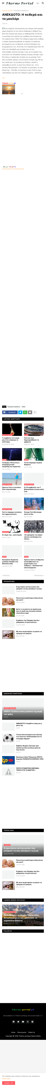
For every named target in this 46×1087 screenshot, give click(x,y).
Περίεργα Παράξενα (21, 10)
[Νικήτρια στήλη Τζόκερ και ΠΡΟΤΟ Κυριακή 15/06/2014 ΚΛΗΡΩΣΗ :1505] (8, 760)
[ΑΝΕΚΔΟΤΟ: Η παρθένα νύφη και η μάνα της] (8, 726)
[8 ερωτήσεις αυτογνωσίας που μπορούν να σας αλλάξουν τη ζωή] (8, 590)
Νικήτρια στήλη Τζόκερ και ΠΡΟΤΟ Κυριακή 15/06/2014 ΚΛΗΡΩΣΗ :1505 (29, 758)
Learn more (6, 1078)
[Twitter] (20, 412)
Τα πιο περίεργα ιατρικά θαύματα (33, 463)
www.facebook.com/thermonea (13, 169)
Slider (23, 406)
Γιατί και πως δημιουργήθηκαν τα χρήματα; (31, 440)
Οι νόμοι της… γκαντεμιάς (12, 535)
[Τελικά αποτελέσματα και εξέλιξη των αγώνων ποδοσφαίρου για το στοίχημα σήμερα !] (8, 738)
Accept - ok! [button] (8, 1083)
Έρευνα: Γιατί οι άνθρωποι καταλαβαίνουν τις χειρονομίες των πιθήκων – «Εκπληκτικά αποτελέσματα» (34, 563)
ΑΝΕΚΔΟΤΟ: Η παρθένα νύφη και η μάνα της (29, 724)
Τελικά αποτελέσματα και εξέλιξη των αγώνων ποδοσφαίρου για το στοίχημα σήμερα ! (29, 736)
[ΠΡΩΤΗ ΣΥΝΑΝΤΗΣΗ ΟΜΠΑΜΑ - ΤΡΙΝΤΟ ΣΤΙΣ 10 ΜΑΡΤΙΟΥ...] (8, 771)
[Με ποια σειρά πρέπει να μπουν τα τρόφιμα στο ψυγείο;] (8, 635)
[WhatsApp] (25, 412)
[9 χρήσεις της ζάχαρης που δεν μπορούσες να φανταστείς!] (8, 623)
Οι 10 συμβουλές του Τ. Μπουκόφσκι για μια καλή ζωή (34, 489)
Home (13, 1032)
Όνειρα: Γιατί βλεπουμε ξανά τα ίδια (33, 513)
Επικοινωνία (21, 1032)
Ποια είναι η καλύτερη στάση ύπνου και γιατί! (29, 599)
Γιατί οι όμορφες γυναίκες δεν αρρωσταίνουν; (12, 513)
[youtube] (23, 1022)
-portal (9, 83)
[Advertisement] (18, 127)
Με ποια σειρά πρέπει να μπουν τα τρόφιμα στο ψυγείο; (29, 632)
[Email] (30, 412)
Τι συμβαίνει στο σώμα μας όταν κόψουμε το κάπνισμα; (10, 440)
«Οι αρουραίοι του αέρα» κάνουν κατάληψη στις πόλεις (33, 537)
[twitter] (18, 1022)
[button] (3, 3)
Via (3, 78)
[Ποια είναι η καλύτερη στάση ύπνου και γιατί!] (8, 601)
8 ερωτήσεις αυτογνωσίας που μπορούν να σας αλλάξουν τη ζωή (29, 588)
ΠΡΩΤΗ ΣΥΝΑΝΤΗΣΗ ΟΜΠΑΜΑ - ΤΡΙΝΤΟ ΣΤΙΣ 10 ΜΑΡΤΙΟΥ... (28, 769)
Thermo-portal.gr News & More (30, 1036)
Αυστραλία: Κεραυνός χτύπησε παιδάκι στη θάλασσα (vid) (10, 561)
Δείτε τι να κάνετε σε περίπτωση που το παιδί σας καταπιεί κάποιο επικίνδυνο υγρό (29, 611)
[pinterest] (32, 1022)
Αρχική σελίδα (7, 10)
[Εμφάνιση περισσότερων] (35, 412)
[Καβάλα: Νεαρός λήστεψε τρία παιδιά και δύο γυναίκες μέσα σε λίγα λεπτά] (8, 749)
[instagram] (28, 1022)
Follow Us (31, 1032)
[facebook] (13, 1022)
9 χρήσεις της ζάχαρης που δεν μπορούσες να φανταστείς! (27, 621)
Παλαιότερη (38, 575)
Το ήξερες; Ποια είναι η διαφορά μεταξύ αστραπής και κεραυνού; (11, 464)
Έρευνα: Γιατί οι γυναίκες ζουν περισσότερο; (11, 488)
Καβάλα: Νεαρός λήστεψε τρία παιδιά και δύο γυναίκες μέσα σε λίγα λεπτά (28, 748)
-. (9, 167)
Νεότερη (6, 575)
